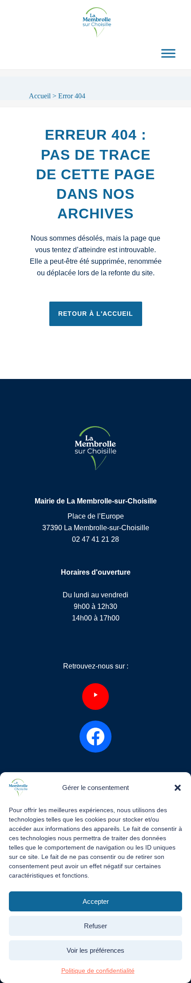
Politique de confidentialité (98, 970)
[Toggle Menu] (168, 53)
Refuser (95, 926)
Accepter (96, 901)
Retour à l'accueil (95, 313)
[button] (177, 787)
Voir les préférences (95, 950)
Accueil (40, 96)
